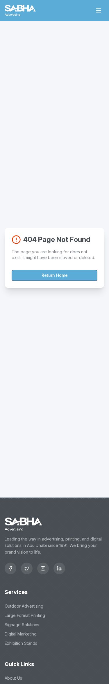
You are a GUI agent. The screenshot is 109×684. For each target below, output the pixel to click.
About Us (13, 678)
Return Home (55, 275)
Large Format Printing (25, 615)
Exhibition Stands (21, 643)
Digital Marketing (21, 633)
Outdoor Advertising (24, 606)
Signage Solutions (22, 624)
